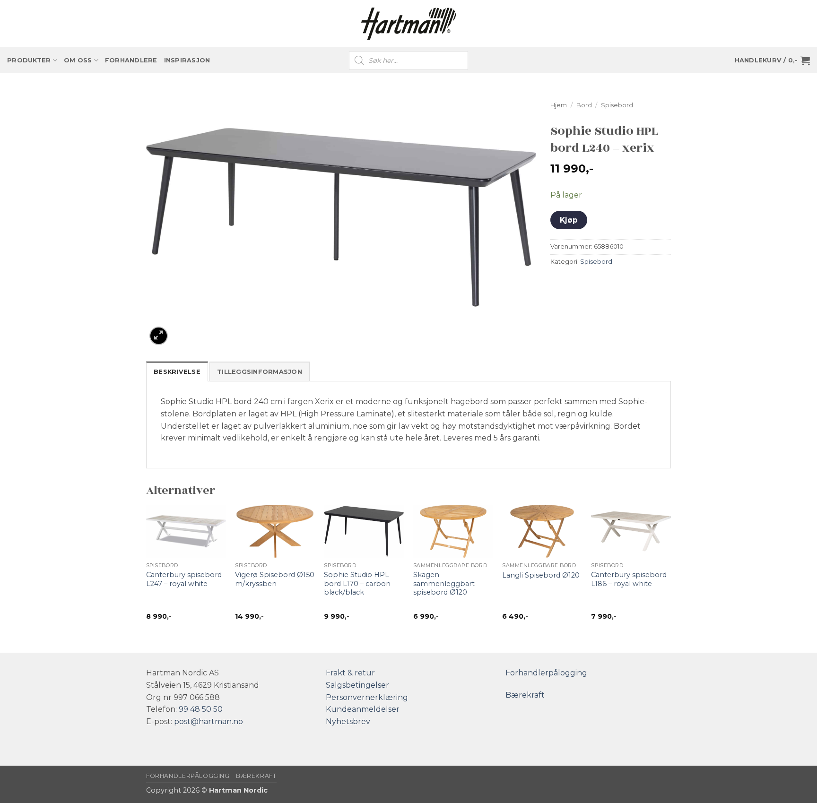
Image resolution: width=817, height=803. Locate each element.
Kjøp (569, 220)
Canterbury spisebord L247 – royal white (184, 579)
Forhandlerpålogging (546, 672)
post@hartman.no (208, 721)
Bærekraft (525, 695)
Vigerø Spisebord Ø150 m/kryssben (274, 579)
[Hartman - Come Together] (408, 23)
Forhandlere (131, 60)
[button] (772, 60)
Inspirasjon (187, 60)
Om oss (78, 60)
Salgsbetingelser (357, 685)
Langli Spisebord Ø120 (541, 575)
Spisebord (617, 105)
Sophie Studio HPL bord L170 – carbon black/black (357, 583)
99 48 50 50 (201, 709)
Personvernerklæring (367, 697)
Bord (584, 105)
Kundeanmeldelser (363, 709)
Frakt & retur (350, 672)
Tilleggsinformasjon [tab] (259, 371)
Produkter (29, 60)
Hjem (558, 105)
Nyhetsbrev (348, 721)
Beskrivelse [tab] (177, 371)
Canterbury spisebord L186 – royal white (629, 579)
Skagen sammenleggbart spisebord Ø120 (444, 583)
